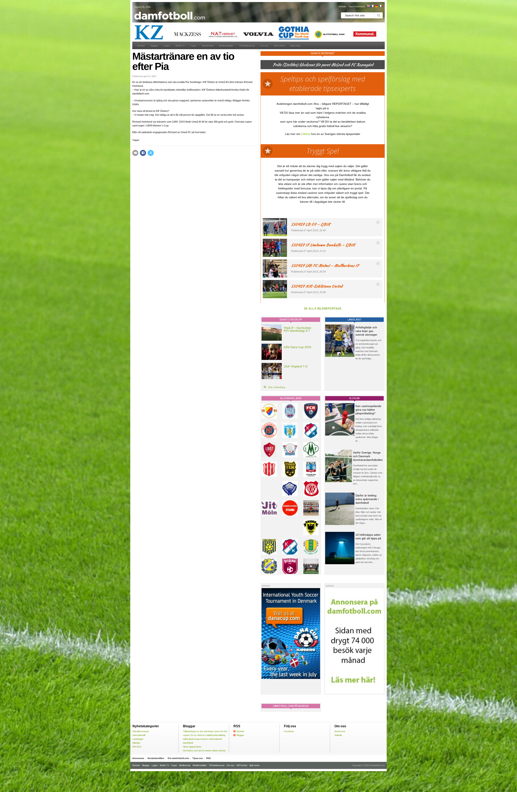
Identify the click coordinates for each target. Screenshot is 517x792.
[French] (372, 6)
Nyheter (141, 46)
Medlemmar (208, 46)
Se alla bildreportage (323, 308)
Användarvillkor (155, 758)
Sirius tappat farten (192, 746)
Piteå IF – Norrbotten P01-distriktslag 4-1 (297, 329)
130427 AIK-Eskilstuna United (317, 286)
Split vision (295, 46)
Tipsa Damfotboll (356, 6)
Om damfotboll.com (178, 758)
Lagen (167, 46)
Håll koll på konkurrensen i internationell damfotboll (202, 741)
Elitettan (136, 743)
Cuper (193, 46)
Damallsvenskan (140, 731)
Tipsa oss (197, 758)
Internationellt (138, 735)
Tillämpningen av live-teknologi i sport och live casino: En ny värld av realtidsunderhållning (205, 733)
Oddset (305, 134)
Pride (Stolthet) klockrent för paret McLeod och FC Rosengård (322, 65)
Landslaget (137, 739)
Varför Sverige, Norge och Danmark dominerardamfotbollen (368, 456)
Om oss (264, 46)
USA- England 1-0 (295, 366)
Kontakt (342, 6)
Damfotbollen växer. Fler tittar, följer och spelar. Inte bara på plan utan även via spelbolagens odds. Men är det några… (368, 515)
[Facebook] (143, 153)
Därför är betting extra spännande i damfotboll (366, 499)
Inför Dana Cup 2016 (297, 347)
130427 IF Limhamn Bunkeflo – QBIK (323, 245)
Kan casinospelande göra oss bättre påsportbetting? (368, 409)
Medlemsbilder (226, 46)
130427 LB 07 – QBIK (310, 224)
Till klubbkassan (247, 46)
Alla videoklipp (276, 387)
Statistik (338, 735)
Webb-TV (180, 46)
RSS (208, 758)
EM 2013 (136, 746)
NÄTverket (279, 46)
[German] (376, 6)
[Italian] (380, 6)
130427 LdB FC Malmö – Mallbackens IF (325, 265)
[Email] (135, 153)
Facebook (289, 731)
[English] (368, 6)
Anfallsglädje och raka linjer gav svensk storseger (366, 331)
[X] (151, 153)
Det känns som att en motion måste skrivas (204, 750)
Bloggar (154, 46)
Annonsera (339, 731)
